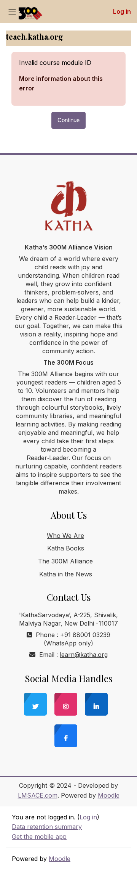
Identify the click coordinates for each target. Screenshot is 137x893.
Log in (122, 11)
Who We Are (65, 535)
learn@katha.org (84, 654)
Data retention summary (47, 826)
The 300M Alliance (65, 561)
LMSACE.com (37, 795)
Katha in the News (65, 574)
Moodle (108, 795)
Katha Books (65, 548)
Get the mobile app (39, 836)
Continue (68, 120)
